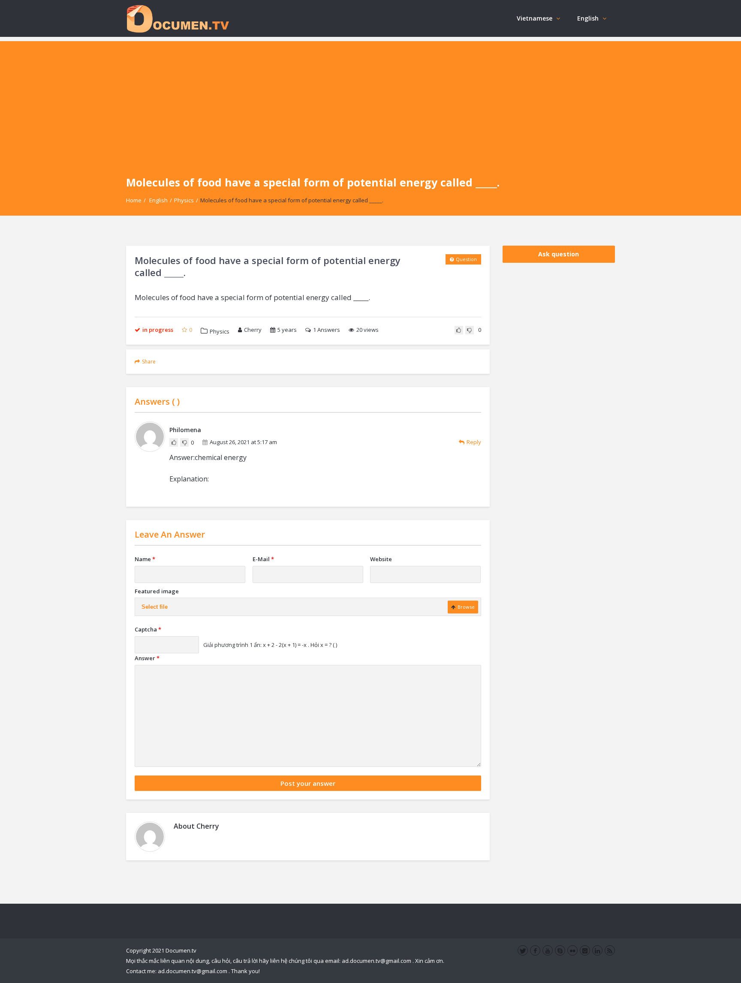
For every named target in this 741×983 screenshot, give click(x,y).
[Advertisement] (370, 101)
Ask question (558, 254)
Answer (147, 658)
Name (145, 559)
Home (134, 200)
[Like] (459, 330)
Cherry (253, 330)
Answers (326, 330)
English (588, 18)
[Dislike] (469, 330)
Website (381, 559)
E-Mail (263, 559)
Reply (474, 442)
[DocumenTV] (177, 18)
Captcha (148, 629)
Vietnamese (534, 18)
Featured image (157, 591)
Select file (155, 607)
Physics (184, 200)
